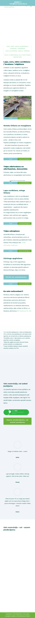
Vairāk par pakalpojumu (16, 277)
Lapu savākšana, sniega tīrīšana (17, 51)
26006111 (17, 2)
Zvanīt (10, 118)
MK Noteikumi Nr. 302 (24, 311)
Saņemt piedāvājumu (17, 33)
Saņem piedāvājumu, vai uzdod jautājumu (17, 421)
